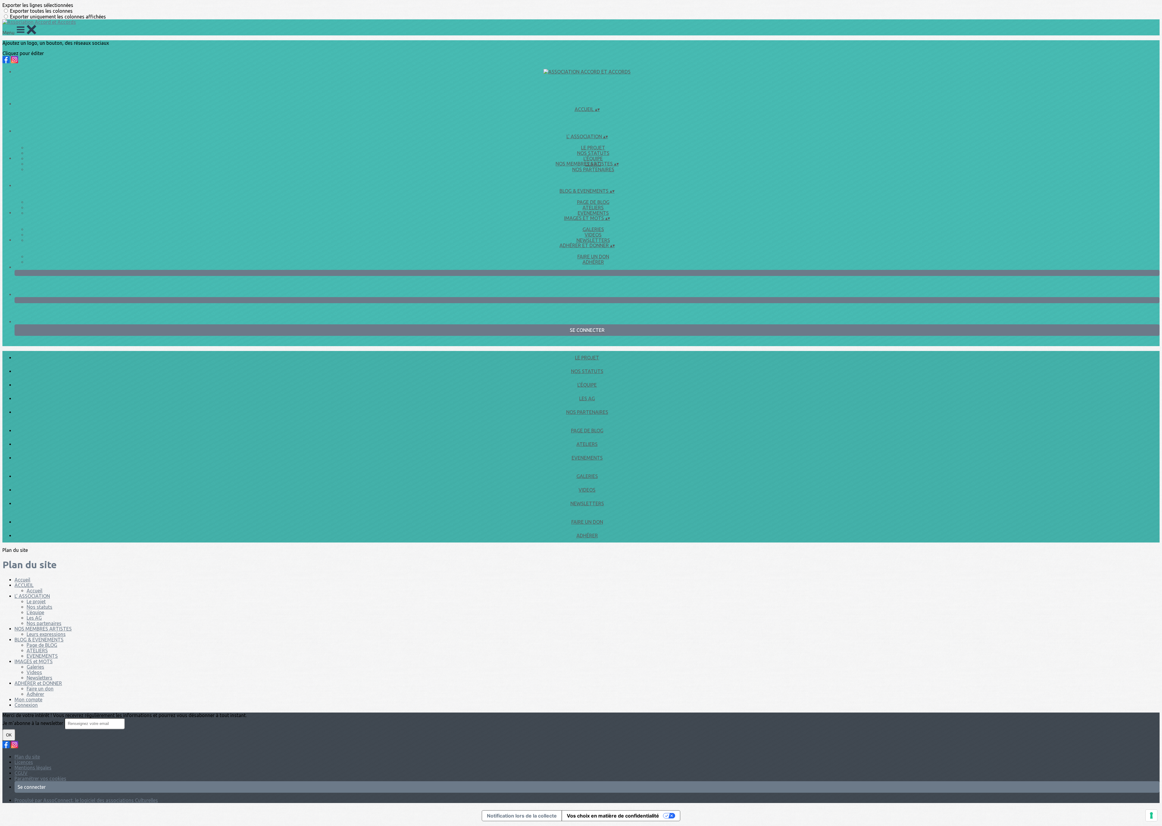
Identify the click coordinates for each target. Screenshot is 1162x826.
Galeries (593, 229)
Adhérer (593, 262)
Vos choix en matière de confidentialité (613, 816)
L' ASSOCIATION (32, 596)
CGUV (21, 773)
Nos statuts (593, 153)
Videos (593, 235)
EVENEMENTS (593, 213)
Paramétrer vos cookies (40, 778)
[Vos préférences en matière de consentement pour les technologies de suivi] (1151, 815)
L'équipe (593, 158)
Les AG (587, 398)
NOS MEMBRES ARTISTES (43, 628)
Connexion (26, 705)
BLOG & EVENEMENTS (39, 639)
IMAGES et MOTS (34, 661)
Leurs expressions (46, 634)
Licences (24, 762)
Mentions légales (33, 767)
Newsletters (593, 240)
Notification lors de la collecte (522, 816)
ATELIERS (593, 207)
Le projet (593, 147)
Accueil (22, 579)
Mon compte (28, 699)
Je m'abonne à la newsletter (33, 723)
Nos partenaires (593, 169)
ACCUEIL (24, 585)
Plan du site (27, 756)
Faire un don (593, 256)
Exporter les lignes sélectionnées (37, 5)
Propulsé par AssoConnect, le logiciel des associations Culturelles (86, 800)
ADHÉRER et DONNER (38, 683)
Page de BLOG (593, 202)
